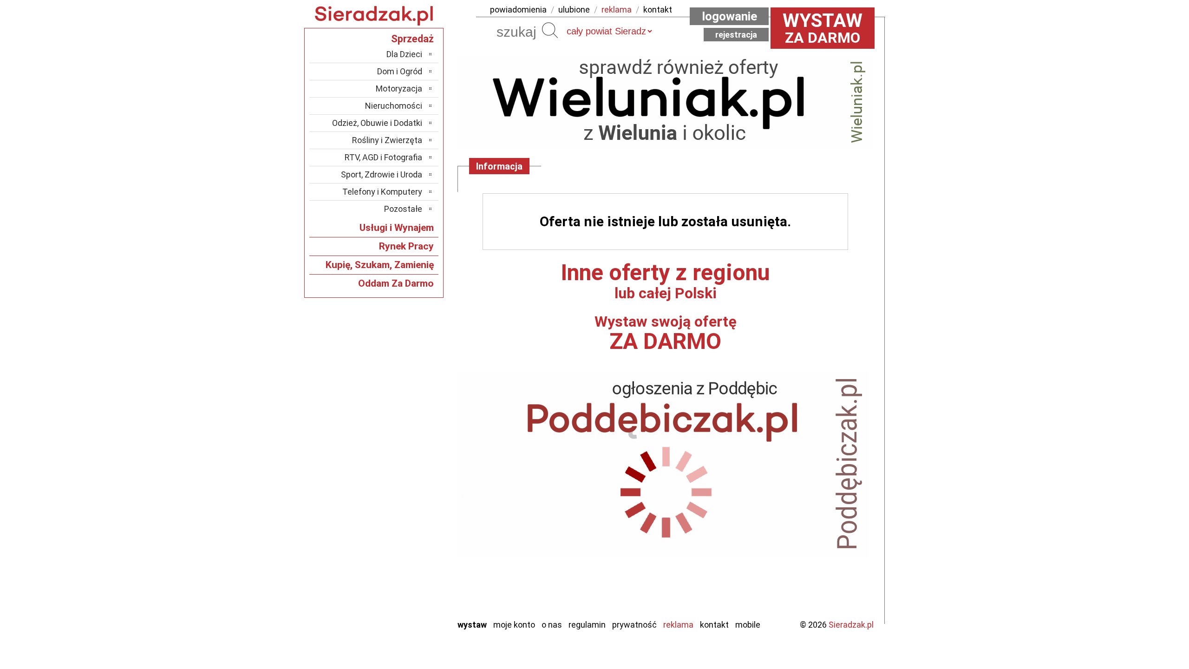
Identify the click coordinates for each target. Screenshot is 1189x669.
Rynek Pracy (406, 246)
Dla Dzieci (404, 54)
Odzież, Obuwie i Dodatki (377, 123)
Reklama (678, 625)
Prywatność (634, 625)
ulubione (574, 9)
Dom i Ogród (399, 71)
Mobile (747, 625)
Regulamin (587, 625)
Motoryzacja (399, 88)
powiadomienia (518, 9)
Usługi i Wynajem (396, 227)
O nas (552, 625)
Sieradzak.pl (851, 625)
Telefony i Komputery (382, 192)
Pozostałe (403, 209)
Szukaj (550, 30)
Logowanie (729, 16)
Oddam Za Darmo (396, 283)
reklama (616, 9)
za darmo (822, 27)
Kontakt (714, 625)
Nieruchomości (393, 106)
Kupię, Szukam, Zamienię (380, 264)
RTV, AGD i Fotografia (383, 157)
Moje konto (514, 625)
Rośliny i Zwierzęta (387, 140)
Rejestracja (736, 34)
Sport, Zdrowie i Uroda (381, 174)
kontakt (657, 9)
